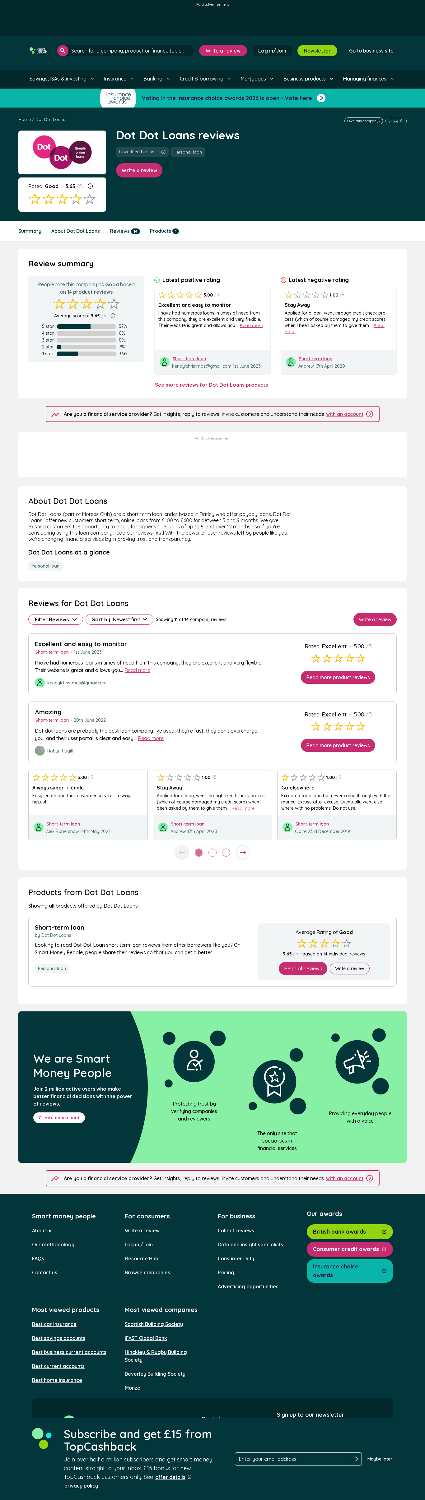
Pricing (226, 1272)
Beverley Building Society (155, 1374)
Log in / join (139, 1244)
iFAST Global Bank (146, 1338)
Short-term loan (189, 358)
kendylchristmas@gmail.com (201, 366)
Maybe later (379, 1459)
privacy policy (81, 1486)
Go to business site (371, 51)
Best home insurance (57, 1380)
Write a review (223, 51)
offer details (170, 1477)
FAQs (38, 1258)
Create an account (59, 1117)
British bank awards (339, 1231)
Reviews (124, 231)
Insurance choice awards (335, 1271)
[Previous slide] (182, 852)
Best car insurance (54, 1324)
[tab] (198, 852)
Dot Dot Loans (50, 119)
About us (42, 1230)
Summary (29, 231)
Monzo (132, 1388)
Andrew (306, 366)
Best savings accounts (58, 1338)
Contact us (44, 1272)
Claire (300, 831)
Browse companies (147, 1272)
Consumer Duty (236, 1258)
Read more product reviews (338, 677)
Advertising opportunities (248, 1286)
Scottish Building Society (154, 1324)
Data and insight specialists (250, 1244)
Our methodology (53, 1244)
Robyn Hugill (60, 751)
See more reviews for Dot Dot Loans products (211, 385)
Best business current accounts (69, 1352)
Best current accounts (58, 1366)
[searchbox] (125, 50)
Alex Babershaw (62, 831)
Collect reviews (236, 1230)
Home (24, 119)
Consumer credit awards (346, 1249)
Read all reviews (303, 968)
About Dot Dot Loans (75, 231)
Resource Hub (141, 1258)
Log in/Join (272, 51)
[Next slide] (243, 852)
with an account (344, 414)
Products (163, 231)
